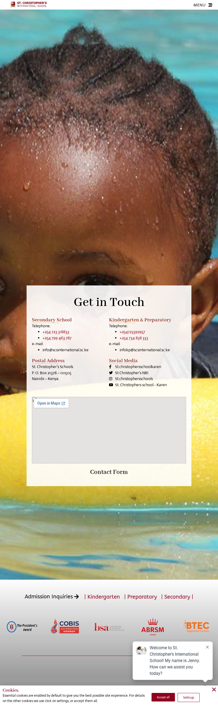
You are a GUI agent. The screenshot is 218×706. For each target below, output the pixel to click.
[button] (54, 596)
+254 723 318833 (56, 331)
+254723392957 (132, 331)
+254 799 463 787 (57, 337)
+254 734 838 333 (134, 337)
